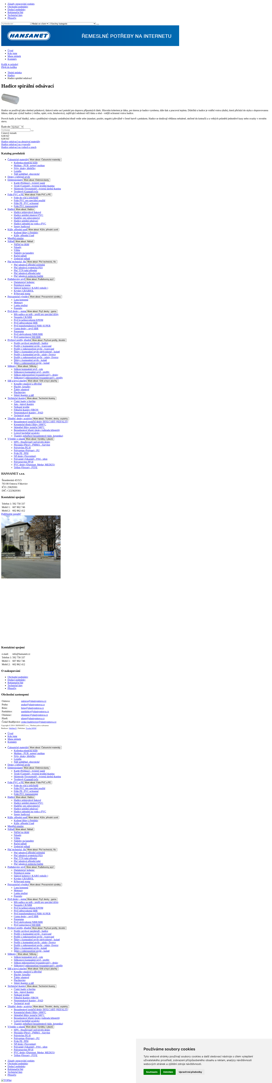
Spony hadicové (22, 226)
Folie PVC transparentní (26, 206)
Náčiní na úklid (21, 244)
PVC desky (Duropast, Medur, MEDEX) (34, 464)
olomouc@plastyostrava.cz (34, 715)
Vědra (17, 250)
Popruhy (18, 308)
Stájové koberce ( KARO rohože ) (31, 288)
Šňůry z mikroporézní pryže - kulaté (32, 363)
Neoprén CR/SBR (23, 317)
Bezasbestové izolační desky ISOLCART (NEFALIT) (41, 421)
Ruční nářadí (20, 255)
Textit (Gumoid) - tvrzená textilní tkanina (34, 185)
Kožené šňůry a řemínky (26, 232)
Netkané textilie (21, 407)
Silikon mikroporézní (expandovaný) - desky (36, 374)
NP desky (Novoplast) (25, 456)
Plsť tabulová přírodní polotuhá (29, 264)
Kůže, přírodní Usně (24, 235)
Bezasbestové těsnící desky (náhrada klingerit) (37, 430)
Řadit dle (5, 126)
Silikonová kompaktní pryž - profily (31, 372)
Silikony (12, 366)
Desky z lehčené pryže (19, 176)
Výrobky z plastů (16, 438)
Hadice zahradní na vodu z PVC (30, 223)
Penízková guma (22, 285)
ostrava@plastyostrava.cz (33, 701)
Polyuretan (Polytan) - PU (27, 450)
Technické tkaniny (17, 398)
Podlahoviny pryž (16, 279)
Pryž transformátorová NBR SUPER (32, 325)
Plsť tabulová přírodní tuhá (27, 273)
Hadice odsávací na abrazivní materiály (20, 141)
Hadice (11, 75)
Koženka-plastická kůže (26, 162)
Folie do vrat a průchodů (26, 197)
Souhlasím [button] (152, 1072)
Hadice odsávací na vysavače (15, 144)
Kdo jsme (12, 53)
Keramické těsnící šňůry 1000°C (30, 424)
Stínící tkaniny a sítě (24, 395)
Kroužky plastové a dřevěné (28, 383)
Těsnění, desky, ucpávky (20, 418)
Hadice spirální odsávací (26, 220)
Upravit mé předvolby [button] (190, 1072)
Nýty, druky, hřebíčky (25, 168)
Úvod (10, 50)
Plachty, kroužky (22, 386)
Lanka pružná (21, 305)
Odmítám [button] (168, 1072)
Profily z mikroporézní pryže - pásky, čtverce (36, 357)
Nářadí (11, 241)
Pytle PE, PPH (21, 453)
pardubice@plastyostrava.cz (35, 711)
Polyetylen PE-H (22, 447)
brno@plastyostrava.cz (32, 708)
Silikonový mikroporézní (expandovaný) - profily (38, 377)
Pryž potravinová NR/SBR (27, 337)
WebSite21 (13, 728)
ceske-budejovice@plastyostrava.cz (38, 722)
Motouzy (18, 302)
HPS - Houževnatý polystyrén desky (32, 442)
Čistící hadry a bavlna (24, 401)
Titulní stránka (15, 72)
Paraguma (19, 331)
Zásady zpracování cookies (21, 4)
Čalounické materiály (18, 159)
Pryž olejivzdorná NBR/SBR (28, 334)
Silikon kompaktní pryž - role (28, 369)
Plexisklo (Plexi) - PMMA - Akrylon (32, 444)
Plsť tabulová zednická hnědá (28, 276)
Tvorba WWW (31, 728)
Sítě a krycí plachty (17, 380)
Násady (17, 247)
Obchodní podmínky (18, 6)
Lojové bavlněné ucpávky (27, 433)
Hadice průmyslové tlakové (27, 212)
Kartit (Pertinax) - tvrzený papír (29, 183)
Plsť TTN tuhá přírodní (25, 270)
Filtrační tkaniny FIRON (26, 409)
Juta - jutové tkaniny (24, 404)
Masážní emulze (16, 238)
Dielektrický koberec (24, 282)
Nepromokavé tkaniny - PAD (28, 412)
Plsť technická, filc (17, 261)
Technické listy (15, 15)
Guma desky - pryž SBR (26, 328)
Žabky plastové (21, 389)
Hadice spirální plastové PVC (28, 215)
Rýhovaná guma (22, 293)
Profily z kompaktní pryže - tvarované (32, 346)
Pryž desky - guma (17, 311)
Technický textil (22, 415)
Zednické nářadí (22, 258)
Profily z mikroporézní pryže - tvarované (34, 349)
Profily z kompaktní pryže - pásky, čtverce (35, 354)
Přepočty (12, 18)
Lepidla (17, 171)
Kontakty (12, 59)
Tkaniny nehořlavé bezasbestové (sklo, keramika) (38, 435)
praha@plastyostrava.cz (33, 704)
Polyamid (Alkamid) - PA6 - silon (30, 459)
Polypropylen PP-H (23, 461)
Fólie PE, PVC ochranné (26, 203)
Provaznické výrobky (18, 296)
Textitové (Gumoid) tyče (26, 191)
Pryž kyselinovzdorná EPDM (28, 320)
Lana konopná (21, 299)
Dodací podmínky (17, 9)
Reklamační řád (15, 12)
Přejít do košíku (9, 67)
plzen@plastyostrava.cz (33, 718)
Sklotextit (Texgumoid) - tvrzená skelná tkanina (37, 188)
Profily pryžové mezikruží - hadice (31, 343)
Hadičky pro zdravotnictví (27, 218)
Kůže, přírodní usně (17, 229)
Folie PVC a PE (16, 194)
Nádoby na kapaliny (24, 253)
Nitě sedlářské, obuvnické (27, 174)
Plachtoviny (20, 392)
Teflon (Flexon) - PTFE (25, 467)
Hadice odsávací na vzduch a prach (18, 147)
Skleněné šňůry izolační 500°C (29, 427)
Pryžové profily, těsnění (19, 340)
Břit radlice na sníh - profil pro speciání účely (36, 314)
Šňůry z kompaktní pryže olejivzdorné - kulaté (37, 351)
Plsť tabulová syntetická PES (28, 267)
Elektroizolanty (15, 179)
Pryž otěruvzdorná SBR (26, 323)
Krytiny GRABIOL (24, 290)
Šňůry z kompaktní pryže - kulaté (30, 360)
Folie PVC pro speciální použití (29, 200)
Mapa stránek (14, 56)
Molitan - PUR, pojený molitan (29, 165)
